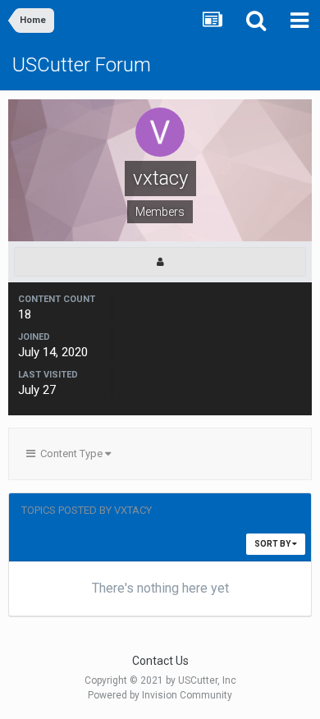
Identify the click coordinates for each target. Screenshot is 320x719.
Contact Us (160, 660)
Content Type (70, 453)
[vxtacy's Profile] (160, 262)
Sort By (273, 543)
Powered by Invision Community (160, 695)
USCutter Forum (81, 64)
